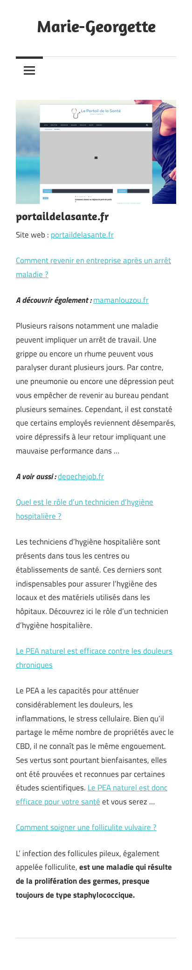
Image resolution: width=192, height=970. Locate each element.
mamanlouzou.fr (121, 300)
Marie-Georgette (96, 25)
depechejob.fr (81, 476)
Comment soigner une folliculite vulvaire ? (86, 827)
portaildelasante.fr (82, 235)
